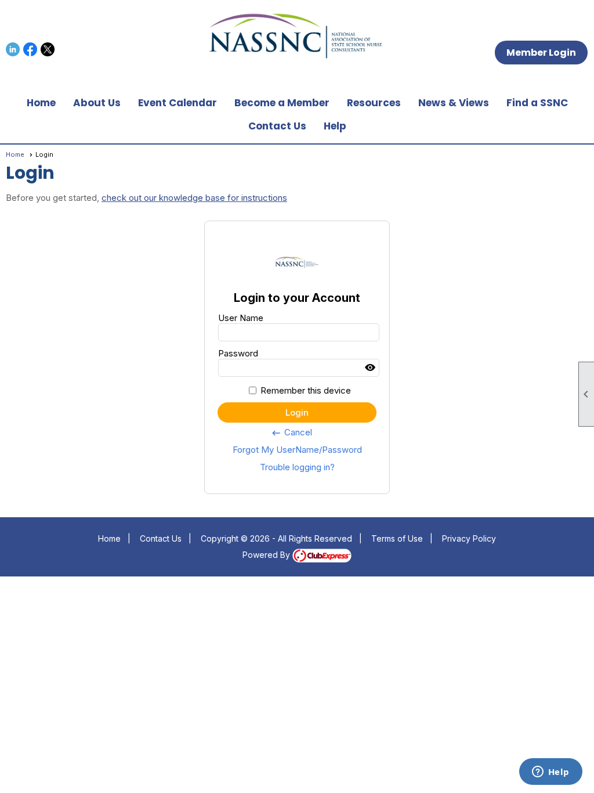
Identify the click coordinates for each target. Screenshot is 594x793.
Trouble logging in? (297, 467)
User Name (240, 317)
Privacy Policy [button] (469, 538)
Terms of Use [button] (397, 538)
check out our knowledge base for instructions (194, 197)
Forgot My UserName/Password (297, 449)
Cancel (291, 432)
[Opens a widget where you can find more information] (550, 772)
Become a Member (281, 103)
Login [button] (297, 412)
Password (238, 353)
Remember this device (305, 390)
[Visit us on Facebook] (30, 49)
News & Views (453, 103)
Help (335, 126)
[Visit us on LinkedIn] (13, 49)
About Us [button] (97, 103)
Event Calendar (177, 103)
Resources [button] (374, 103)
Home (41, 103)
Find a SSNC (537, 103)
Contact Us (277, 126)
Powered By (267, 555)
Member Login (541, 52)
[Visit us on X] (48, 49)
